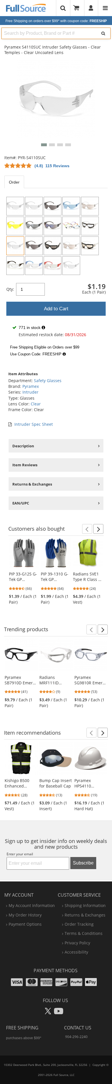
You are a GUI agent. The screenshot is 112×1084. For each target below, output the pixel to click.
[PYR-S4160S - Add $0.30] (71, 206)
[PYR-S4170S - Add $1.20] (34, 226)
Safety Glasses (47, 380)
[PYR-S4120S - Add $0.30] (52, 206)
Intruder (30, 392)
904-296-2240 (76, 1037)
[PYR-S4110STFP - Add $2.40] (90, 226)
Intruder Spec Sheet (33, 424)
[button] (44, 145)
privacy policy (77, 943)
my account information (32, 905)
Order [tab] (14, 182)
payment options (25, 924)
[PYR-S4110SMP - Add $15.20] (71, 226)
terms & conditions (84, 933)
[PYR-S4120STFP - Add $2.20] (52, 245)
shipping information (85, 905)
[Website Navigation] (105, 8)
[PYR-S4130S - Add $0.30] (15, 226)
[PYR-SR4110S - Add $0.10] (52, 265)
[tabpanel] (56, 276)
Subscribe (83, 862)
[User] (91, 8)
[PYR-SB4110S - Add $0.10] (15, 265)
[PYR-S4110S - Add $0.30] (15, 206)
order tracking (79, 924)
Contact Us (77, 1028)
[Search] (103, 33)
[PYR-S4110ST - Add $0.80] (34, 206)
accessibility (76, 952)
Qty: (10, 289)
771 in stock (30, 327)
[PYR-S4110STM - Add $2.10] (71, 265)
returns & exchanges (85, 915)
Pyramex (30, 386)
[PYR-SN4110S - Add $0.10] (34, 265)
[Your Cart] (78, 8)
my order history (25, 915)
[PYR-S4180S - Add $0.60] (90, 206)
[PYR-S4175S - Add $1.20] (52, 226)
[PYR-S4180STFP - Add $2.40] (90, 245)
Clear (36, 404)
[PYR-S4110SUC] (15, 245)
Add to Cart (56, 308)
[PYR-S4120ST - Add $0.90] (34, 245)
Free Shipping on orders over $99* (56, 21)
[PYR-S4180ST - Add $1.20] (71, 245)
